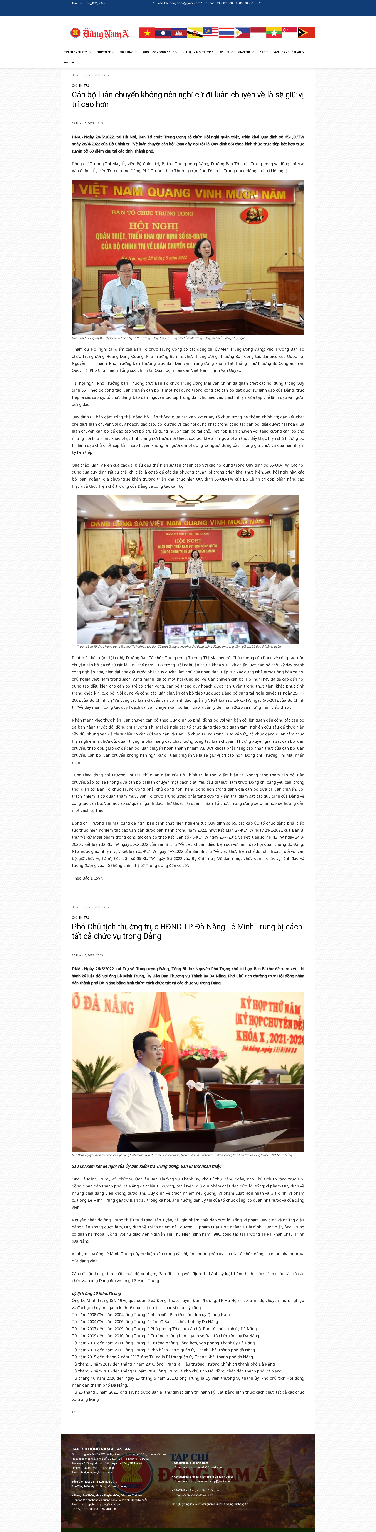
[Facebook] (259, 3)
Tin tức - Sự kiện (91, 75)
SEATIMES (180, 1490)
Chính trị (109, 75)
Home (75, 75)
